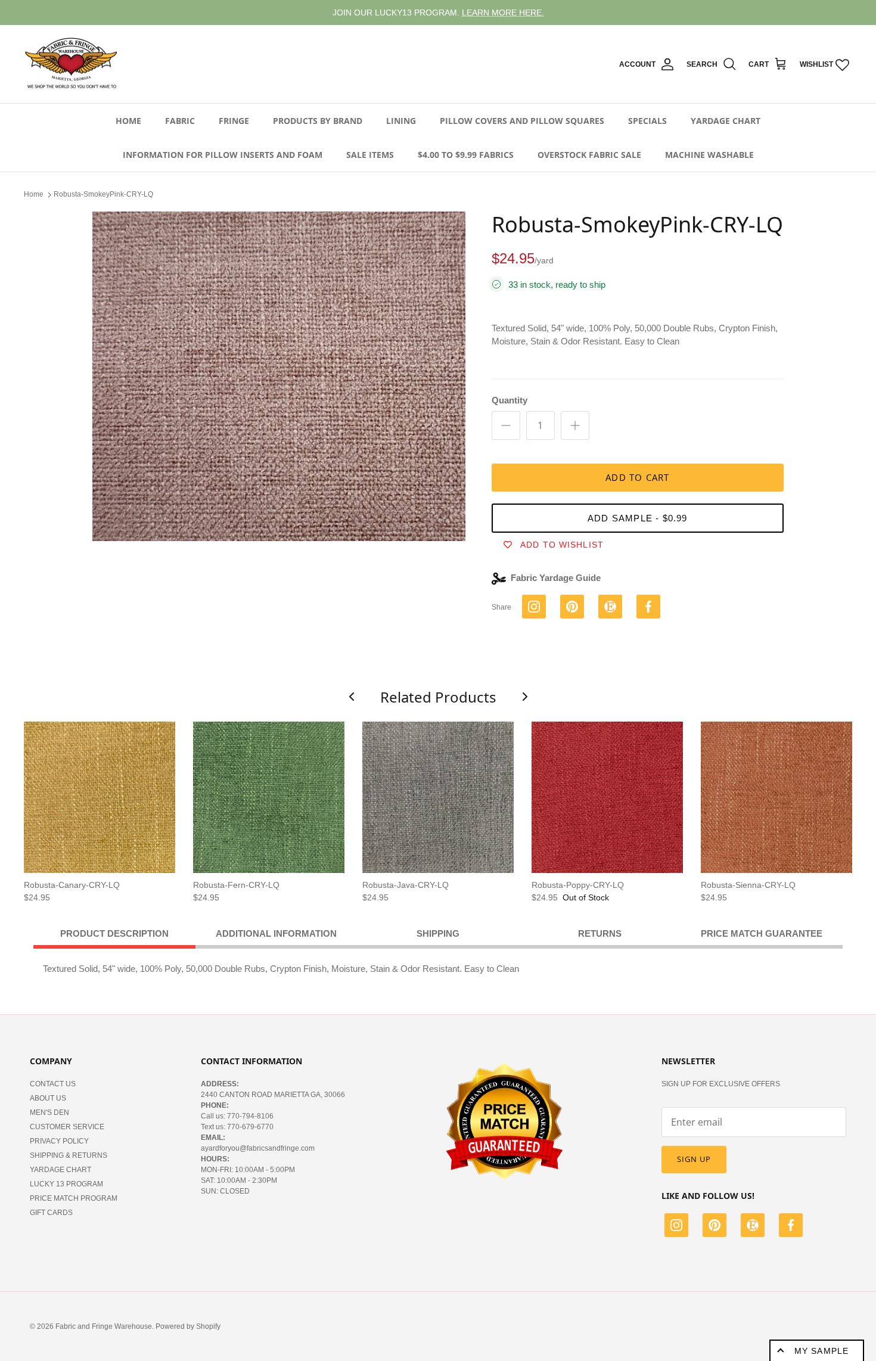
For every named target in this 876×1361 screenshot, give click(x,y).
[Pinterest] (714, 1227)
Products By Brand (317, 120)
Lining (401, 120)
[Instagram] (676, 1227)
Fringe (234, 120)
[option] (278, 376)
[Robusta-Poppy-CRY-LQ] (607, 797)
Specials (647, 120)
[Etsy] (753, 1227)
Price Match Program (73, 1198)
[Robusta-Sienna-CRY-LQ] (776, 797)
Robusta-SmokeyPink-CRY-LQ (103, 194)
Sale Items (370, 154)
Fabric (180, 120)
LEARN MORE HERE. (503, 12)
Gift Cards (51, 1212)
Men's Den (49, 1112)
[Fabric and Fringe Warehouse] (71, 64)
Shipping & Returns (68, 1155)
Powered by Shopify (188, 1326)
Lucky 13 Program (66, 1184)
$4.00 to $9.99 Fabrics (466, 154)
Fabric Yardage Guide (556, 578)
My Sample (821, 1351)
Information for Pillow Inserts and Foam (222, 154)
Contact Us (53, 1084)
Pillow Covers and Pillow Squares (522, 120)
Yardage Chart (725, 120)
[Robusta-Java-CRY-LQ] (438, 797)
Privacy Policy (59, 1141)
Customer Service (67, 1127)
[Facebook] (791, 1227)
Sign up (694, 1159)
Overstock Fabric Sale (589, 154)
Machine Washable (709, 154)
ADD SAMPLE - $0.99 (638, 518)
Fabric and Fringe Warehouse (103, 1326)
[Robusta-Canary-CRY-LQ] (99, 797)
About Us (48, 1098)
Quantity (509, 400)
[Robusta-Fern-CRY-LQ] (268, 797)
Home (128, 120)
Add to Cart (637, 477)
